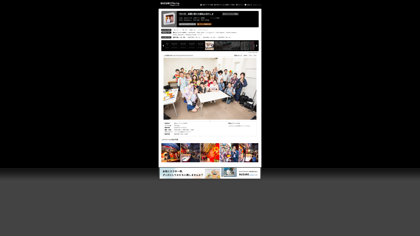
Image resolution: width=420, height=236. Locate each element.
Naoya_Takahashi (178, 35)
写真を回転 (177, 130)
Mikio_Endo (200, 32)
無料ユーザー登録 (208, 5)
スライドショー (203, 30)
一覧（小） (176, 30)
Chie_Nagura (220, 32)
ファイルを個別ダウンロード (182, 132)
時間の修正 (186, 130)
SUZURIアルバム (170, 4)
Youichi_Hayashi (231, 32)
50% (255, 55)
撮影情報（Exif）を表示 (181, 134)
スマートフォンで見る (230, 14)
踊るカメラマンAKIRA (180, 123)
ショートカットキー (253, 52)
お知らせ (249, 5)
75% (250, 55)
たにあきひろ (210, 32)
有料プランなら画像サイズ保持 (225, 5)
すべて (200, 35)
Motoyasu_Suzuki (191, 35)
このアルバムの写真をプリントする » (239, 126)
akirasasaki (191, 32)
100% (245, 55)
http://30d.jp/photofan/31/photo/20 (183, 55)
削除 (192, 130)
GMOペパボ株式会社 (257, 5)
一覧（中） (184, 30)
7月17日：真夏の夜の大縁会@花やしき (196, 14)
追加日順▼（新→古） (224, 37)
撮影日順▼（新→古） (194, 37)
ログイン (240, 5)
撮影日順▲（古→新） (179, 37)
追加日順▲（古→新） (209, 37)
